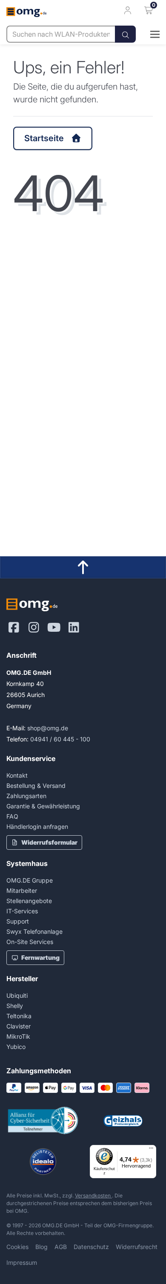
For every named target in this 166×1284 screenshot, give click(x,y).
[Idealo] (43, 1161)
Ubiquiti (17, 995)
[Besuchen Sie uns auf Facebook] (13, 627)
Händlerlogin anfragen (37, 826)
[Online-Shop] (148, 34)
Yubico (16, 1046)
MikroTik (18, 1036)
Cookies (17, 1246)
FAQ (12, 816)
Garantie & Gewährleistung (43, 806)
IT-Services (22, 911)
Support (17, 921)
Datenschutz (91, 1246)
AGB (60, 1246)
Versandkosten (93, 1195)
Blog (41, 1246)
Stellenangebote (29, 900)
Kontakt (17, 775)
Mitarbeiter (21, 890)
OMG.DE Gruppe (29, 880)
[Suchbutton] (125, 34)
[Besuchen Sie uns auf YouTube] (53, 627)
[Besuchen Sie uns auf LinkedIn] (73, 627)
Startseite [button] (44, 138)
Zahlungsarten (26, 795)
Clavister (18, 1026)
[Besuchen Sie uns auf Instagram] (33, 627)
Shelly (14, 1005)
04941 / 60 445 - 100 (60, 739)
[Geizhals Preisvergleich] (123, 1121)
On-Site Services (29, 941)
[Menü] (151, 1150)
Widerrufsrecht (136, 1246)
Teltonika (18, 1016)
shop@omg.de (47, 728)
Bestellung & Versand (36, 785)
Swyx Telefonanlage (34, 931)
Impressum (21, 1262)
